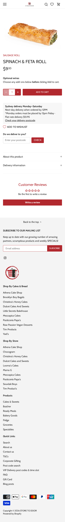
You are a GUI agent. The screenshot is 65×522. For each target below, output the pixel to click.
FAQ (5, 474)
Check (37, 140)
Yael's (6, 334)
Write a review (32, 202)
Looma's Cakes (10, 365)
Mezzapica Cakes (12, 315)
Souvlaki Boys (10, 384)
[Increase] (18, 92)
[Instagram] (5, 257)
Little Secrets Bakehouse (15, 311)
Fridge (6, 420)
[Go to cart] (58, 4)
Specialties (8, 429)
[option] (32, 32)
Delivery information (14, 165)
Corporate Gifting (12, 460)
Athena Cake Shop (12, 292)
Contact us (8, 451)
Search (6, 442)
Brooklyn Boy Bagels (13, 297)
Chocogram (9, 351)
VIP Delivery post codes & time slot (21, 470)
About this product (13, 156)
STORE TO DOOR (28, 510)
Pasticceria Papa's (12, 320)
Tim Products (9, 329)
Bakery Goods (10, 415)
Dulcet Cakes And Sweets (16, 306)
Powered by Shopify (12, 513)
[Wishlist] (52, 4)
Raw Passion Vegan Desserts (17, 324)
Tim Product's (10, 388)
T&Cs (5, 456)
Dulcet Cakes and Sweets (16, 361)
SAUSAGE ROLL (11, 55)
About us (7, 447)
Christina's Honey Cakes (15, 301)
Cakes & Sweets (11, 401)
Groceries (8, 424)
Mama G (7, 370)
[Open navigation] (4, 4)
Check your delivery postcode (20, 120)
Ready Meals (9, 411)
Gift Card (7, 479)
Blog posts (8, 483)
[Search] (46, 4)
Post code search (11, 465)
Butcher (7, 406)
